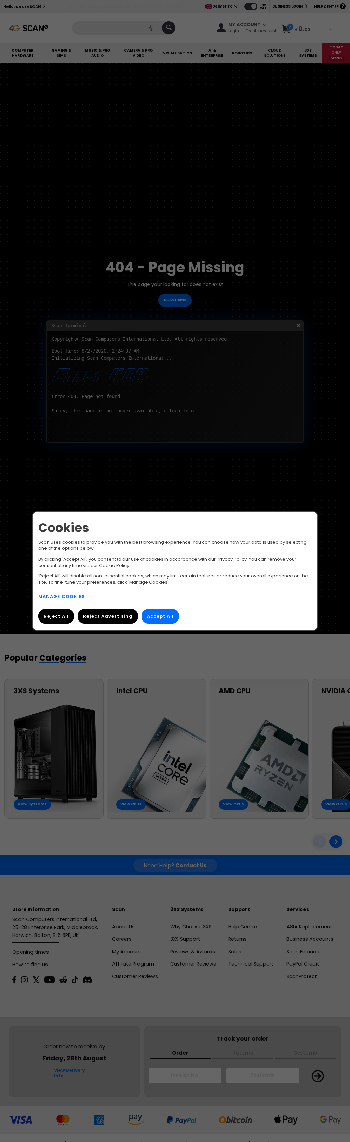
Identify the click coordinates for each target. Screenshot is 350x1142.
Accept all (160, 616)
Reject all (56, 616)
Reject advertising (108, 616)
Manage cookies (61, 596)
